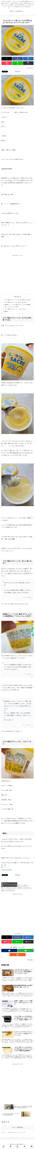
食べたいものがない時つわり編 (10, 885)
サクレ (26, 885)
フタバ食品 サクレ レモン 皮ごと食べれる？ (16, 302)
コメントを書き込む (17, 1127)
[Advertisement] (17, 274)
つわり (21, 885)
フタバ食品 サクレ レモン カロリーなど (15, 309)
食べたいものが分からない (26, 888)
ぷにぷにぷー (27, 724)
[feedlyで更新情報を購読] (26, 950)
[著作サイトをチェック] (9, 950)
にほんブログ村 (5, 869)
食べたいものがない (13, 888)
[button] (28, 63)
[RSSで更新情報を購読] (18, 954)
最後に (6, 311)
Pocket (17, 71)
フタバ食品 (28, 597)
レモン (4, 888)
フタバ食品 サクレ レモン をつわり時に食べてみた (18, 300)
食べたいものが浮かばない (9, 890)
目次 (15, 296)
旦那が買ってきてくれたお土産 (10, 883)
